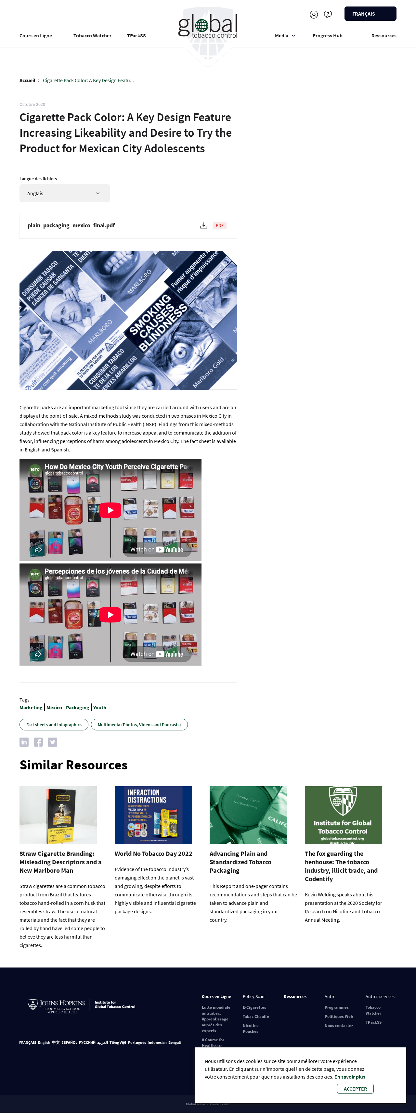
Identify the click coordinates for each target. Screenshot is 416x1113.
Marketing (31, 707)
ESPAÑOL (69, 1042)
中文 (56, 1042)
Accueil (27, 80)
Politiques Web (339, 1016)
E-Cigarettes (254, 1007)
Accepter (355, 1088)
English (44, 1042)
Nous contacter (339, 1025)
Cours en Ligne (36, 35)
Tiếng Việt (118, 1042)
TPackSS (136, 35)
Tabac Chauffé (256, 1016)
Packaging (77, 707)
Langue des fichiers (38, 179)
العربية (102, 1042)
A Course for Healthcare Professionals (214, 1045)
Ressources (383, 35)
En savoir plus (349, 1076)
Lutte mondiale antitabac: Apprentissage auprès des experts (216, 1019)
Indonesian (157, 1042)
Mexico (54, 707)
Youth (99, 707)
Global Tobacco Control (208, 33)
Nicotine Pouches (251, 1028)
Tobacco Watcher (92, 35)
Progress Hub (328, 35)
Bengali (174, 1042)
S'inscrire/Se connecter (314, 14)
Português (137, 1042)
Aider (328, 14)
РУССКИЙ (87, 1042)
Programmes (337, 1007)
